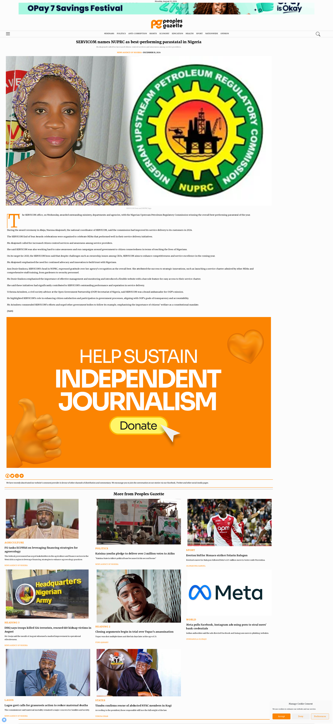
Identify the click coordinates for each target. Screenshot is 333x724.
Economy (164, 33)
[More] (22, 476)
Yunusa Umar (101, 716)
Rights (153, 33)
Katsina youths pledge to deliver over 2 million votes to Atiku (135, 553)
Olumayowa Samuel (196, 566)
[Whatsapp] (17, 476)
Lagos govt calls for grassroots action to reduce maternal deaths (46, 705)
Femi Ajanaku (101, 642)
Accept (281, 716)
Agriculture (14, 542)
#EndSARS (109, 33)
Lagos (9, 700)
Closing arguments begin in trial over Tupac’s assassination (134, 631)
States (100, 700)
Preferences (320, 716)
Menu (17, 34)
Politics (121, 33)
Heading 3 (12, 622)
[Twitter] (12, 476)
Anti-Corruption (137, 33)
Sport (199, 33)
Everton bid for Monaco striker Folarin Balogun (217, 555)
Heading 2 (102, 626)
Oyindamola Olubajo (196, 639)
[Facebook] (7, 476)
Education (177, 33)
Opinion (224, 33)
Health (190, 33)
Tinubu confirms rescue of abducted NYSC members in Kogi (133, 705)
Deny (300, 716)
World (191, 619)
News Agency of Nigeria (129, 52)
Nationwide (211, 33)
